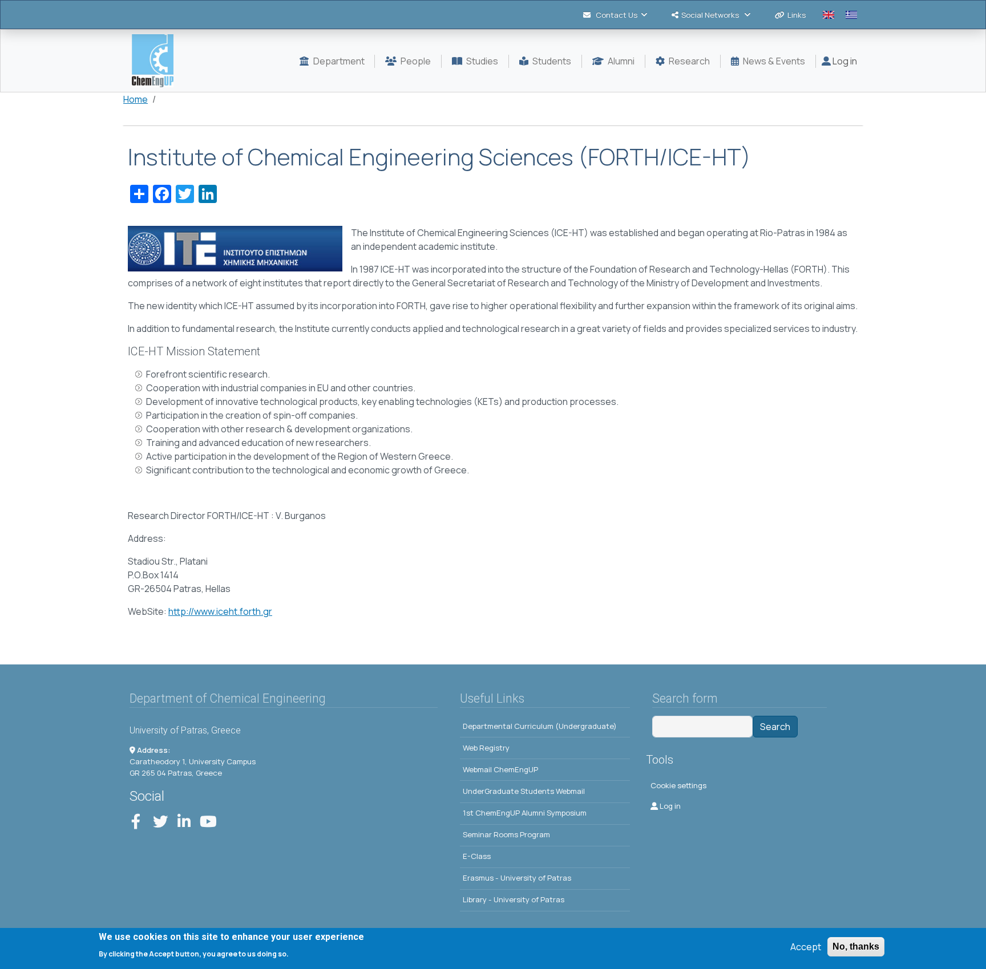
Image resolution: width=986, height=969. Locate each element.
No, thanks (856, 946)
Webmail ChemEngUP (500, 769)
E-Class (477, 856)
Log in (844, 61)
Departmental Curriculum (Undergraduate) (540, 726)
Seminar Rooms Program (506, 834)
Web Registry (486, 748)
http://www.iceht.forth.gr (220, 611)
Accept (805, 946)
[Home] (157, 60)
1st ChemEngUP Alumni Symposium (525, 813)
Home (135, 99)
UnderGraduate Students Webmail (524, 791)
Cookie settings (678, 785)
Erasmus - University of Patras (517, 878)
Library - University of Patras (513, 899)
